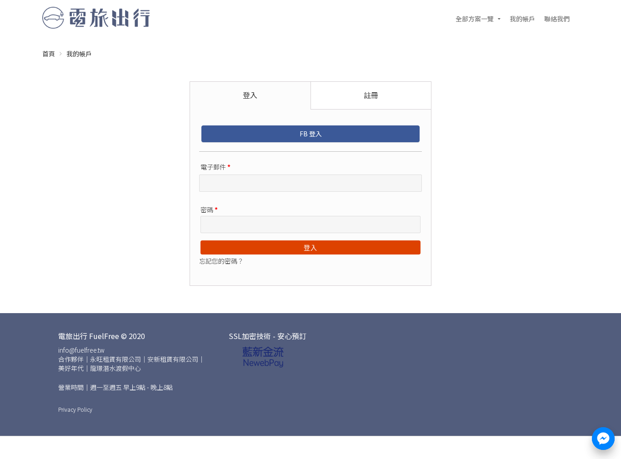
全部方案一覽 (475, 18)
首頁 (48, 53)
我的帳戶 (522, 18)
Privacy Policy (75, 409)
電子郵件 (215, 166)
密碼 (209, 209)
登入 (310, 247)
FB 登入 (311, 133)
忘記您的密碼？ (221, 260)
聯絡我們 (557, 18)
